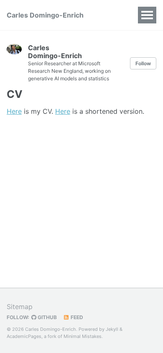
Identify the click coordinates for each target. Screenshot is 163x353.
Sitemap (20, 306)
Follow (143, 63)
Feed (76, 317)
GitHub (46, 317)
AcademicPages (24, 336)
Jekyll (112, 329)
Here (14, 111)
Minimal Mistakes (83, 336)
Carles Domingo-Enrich (45, 15)
